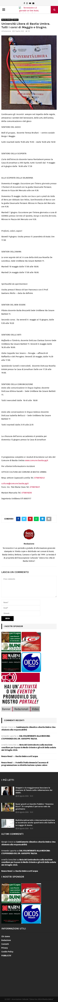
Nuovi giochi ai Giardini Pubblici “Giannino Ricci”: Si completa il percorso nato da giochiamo (34, 806)
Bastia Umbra (6, 20)
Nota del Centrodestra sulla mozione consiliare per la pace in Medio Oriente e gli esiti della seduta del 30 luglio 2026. (28, 747)
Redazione (7, 31)
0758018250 (27, 492)
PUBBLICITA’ (6, 955)
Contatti (5, 944)
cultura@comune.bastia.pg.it (15, 483)
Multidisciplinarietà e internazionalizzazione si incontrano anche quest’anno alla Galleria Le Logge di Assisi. (35, 822)
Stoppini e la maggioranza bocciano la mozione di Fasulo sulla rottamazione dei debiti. (34, 790)
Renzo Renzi (6, 756)
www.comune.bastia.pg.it (36, 460)
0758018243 (39, 478)
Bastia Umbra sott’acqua (27, 756)
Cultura (15, 20)
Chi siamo (5, 936)
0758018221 (35, 487)
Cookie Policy (7, 952)
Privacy (4, 948)
